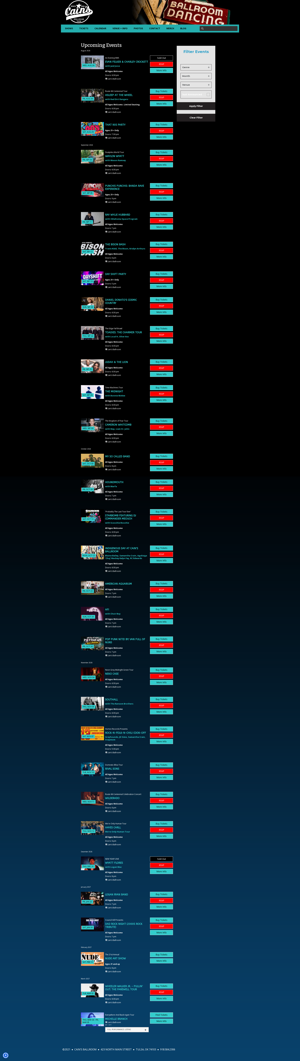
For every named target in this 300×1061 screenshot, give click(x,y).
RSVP (161, 64)
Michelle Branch (116, 1018)
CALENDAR (100, 28)
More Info (161, 70)
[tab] (127, 1029)
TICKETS (83, 28)
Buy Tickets (161, 91)
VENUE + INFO (120, 28)
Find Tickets (161, 1014)
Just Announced (192, 94)
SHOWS (69, 28)
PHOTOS (138, 28)
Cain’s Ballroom (114, 79)
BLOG (183, 28)
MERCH (170, 28)
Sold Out (161, 57)
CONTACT (154, 28)
